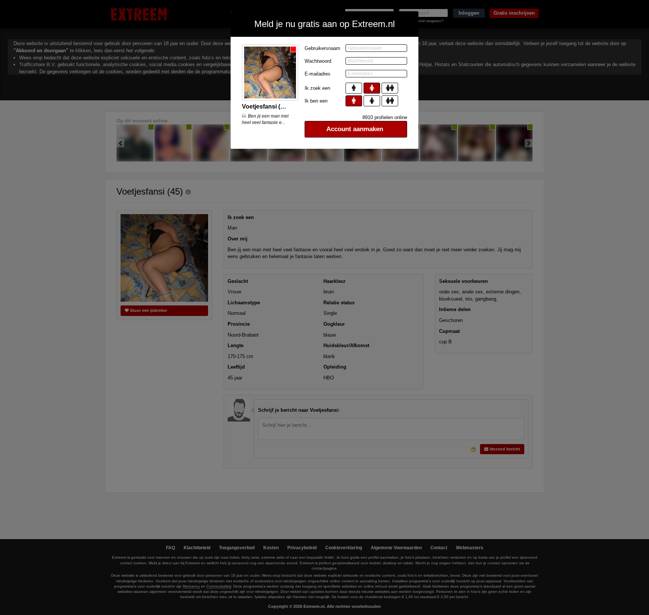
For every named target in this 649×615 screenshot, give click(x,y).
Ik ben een (316, 101)
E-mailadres (318, 74)
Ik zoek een (317, 88)
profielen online (384, 117)
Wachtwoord (318, 61)
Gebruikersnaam (322, 48)
